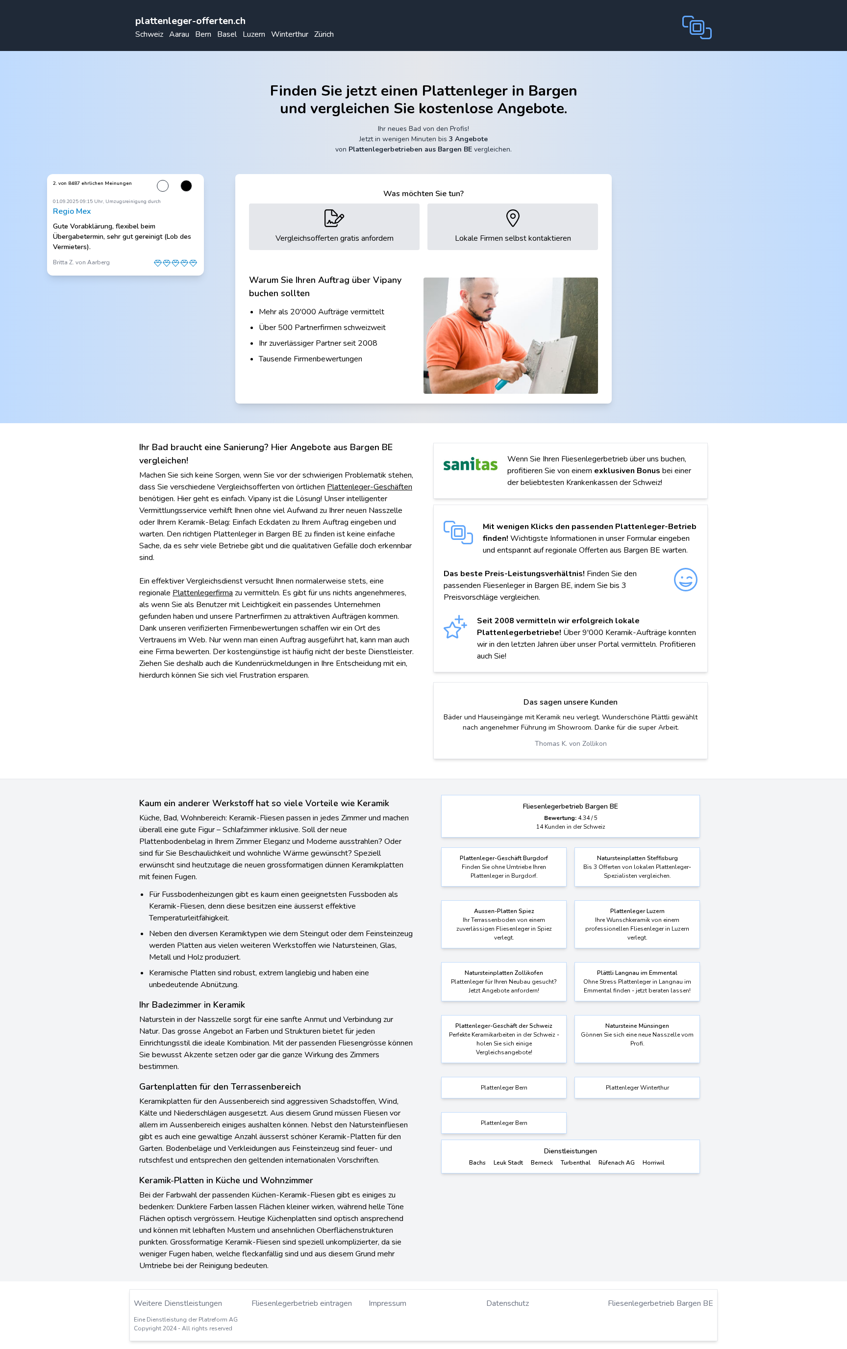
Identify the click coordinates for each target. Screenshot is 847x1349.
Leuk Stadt (508, 1163)
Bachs (477, 1163)
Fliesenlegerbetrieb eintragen (301, 1303)
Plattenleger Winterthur (637, 1088)
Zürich (324, 34)
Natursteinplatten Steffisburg (637, 858)
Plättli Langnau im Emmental (637, 973)
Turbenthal (576, 1163)
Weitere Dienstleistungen (178, 1303)
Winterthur (289, 34)
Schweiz (149, 34)
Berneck (542, 1163)
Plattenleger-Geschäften (369, 487)
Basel (227, 34)
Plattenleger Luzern (637, 911)
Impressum (387, 1303)
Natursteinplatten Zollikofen (504, 973)
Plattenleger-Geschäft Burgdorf (504, 858)
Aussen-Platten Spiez (504, 911)
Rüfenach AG (616, 1163)
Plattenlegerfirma (203, 592)
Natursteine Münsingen (637, 1026)
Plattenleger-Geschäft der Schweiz (503, 1026)
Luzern (254, 34)
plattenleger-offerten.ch (190, 20)
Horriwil (654, 1163)
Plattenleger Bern (504, 1088)
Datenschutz (507, 1303)
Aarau (179, 34)
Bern (203, 34)
